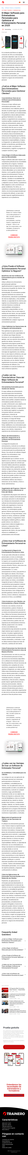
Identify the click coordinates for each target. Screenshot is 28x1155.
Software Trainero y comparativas (12, 7)
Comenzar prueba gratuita (14, 236)
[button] (24, 2)
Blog (3, 7)
